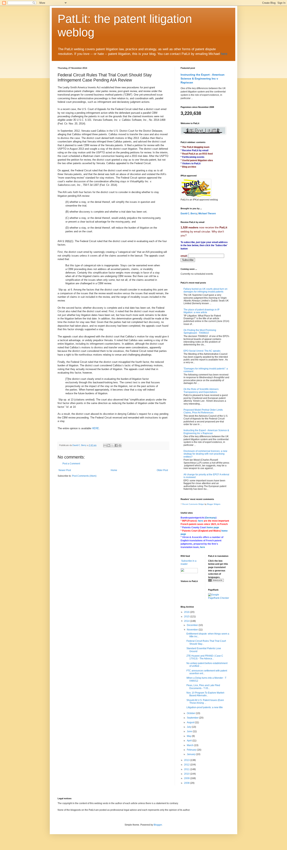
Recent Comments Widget (193, 504)
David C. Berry (189, 213)
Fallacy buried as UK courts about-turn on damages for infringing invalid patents (205, 290)
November (193, 629)
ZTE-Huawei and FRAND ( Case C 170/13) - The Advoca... (204, 657)
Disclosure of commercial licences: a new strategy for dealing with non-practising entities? (205, 454)
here (224, 54)
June (190, 731)
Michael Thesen (207, 213)
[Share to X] (112, 445)
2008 (187, 783)
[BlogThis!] (109, 445)
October (191, 713)
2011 (187, 769)
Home (114, 470)
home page (213, 527)
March (190, 745)
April (189, 740)
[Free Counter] (187, 586)
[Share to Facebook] (116, 445)
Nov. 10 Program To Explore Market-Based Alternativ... (205, 694)
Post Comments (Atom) (84, 476)
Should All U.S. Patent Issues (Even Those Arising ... (205, 701)
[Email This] (105, 445)
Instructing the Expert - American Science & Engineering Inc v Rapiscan (203, 78)
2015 (187, 616)
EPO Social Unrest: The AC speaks (202, 350)
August (191, 722)
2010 (187, 773)
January (191, 754)
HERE (95, 428)
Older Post (162, 470)
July (189, 727)
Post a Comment (71, 463)
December (193, 625)
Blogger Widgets (213, 504)
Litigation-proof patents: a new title (204, 707)
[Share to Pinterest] (120, 445)
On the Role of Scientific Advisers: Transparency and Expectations (201, 390)
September (193, 717)
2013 (187, 760)
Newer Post (65, 470)
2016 (187, 612)
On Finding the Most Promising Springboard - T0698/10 (200, 331)
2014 (187, 621)
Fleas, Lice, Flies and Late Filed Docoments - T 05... (203, 686)
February (192, 749)
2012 (187, 764)
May (189, 736)
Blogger (158, 824)
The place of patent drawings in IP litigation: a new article (201, 311)
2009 (187, 778)
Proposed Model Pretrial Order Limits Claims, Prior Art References (203, 411)
